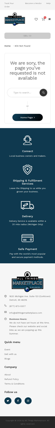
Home (7, 46)
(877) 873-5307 (17, 306)
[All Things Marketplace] (14, 19)
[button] (43, 19)
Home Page (26, 117)
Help (48, 3)
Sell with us (10, 354)
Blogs (7, 358)
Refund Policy (11, 379)
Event (7, 349)
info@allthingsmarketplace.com (25, 313)
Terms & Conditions (14, 383)
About (7, 374)
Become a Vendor (33, 3)
